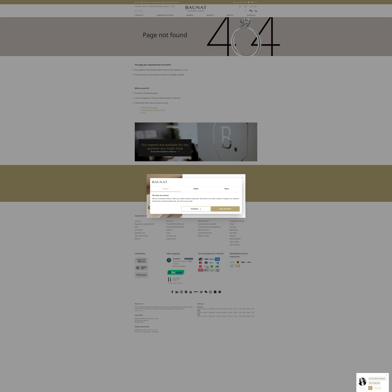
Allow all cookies (225, 209)
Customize (194, 209)
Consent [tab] (165, 189)
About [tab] (226, 189)
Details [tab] (196, 189)
